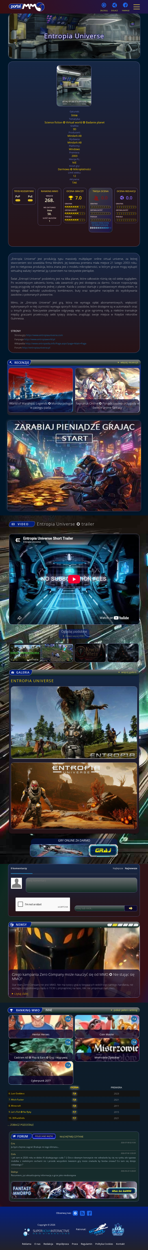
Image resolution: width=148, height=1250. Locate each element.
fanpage (125, 10)
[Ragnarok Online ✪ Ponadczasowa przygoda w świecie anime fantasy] (107, 412)
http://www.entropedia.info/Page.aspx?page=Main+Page (55, 343)
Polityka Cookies (104, 1243)
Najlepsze (118, 868)
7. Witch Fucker (16, 1099)
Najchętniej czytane (71, 1137)
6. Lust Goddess (17, 1093)
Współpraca (62, 1243)
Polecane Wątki (44, 1136)
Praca (75, 1243)
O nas (37, 1243)
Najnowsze (131, 868)
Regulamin (86, 1243)
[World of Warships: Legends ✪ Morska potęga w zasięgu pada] (40, 412)
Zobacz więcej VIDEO (75, 636)
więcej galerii (128, 672)
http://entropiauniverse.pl (36, 347)
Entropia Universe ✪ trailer (66, 524)
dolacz (114, 10)
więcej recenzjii (129, 362)
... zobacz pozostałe (21, 1124)
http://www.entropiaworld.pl (39, 339)
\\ (114, 925)
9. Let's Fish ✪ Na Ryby (20, 1111)
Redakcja (48, 1243)
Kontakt (120, 1243)
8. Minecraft (15, 1105)
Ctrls (13, 1154)
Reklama (26, 1243)
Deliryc (14, 1171)
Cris (13, 1143)
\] (134, 925)
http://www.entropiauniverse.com (44, 335)
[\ (109, 925)
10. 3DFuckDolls (17, 1118)
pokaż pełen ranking (125, 1010)
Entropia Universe (32, 681)
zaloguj (103, 10)
